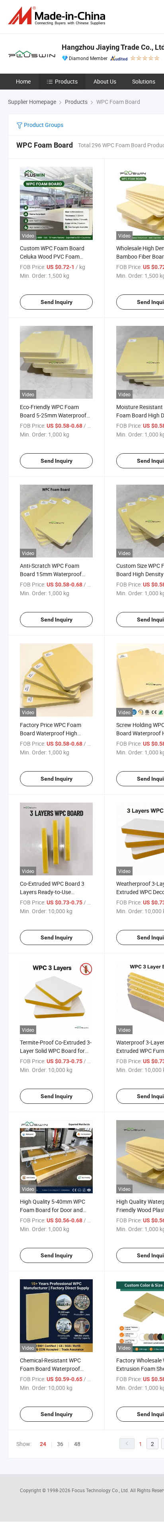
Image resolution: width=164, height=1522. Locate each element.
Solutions (143, 81)
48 (77, 1444)
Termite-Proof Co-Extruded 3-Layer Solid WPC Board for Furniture (56, 1051)
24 (43, 1444)
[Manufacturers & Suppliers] (58, 15)
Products (66, 81)
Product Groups (43, 125)
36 (60, 1444)
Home (23, 81)
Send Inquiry (56, 302)
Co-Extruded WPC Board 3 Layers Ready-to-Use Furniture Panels (52, 892)
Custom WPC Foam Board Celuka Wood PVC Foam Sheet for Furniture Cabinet (53, 256)
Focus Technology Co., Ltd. (101, 1490)
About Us (105, 81)
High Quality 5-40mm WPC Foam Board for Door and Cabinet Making (52, 1210)
